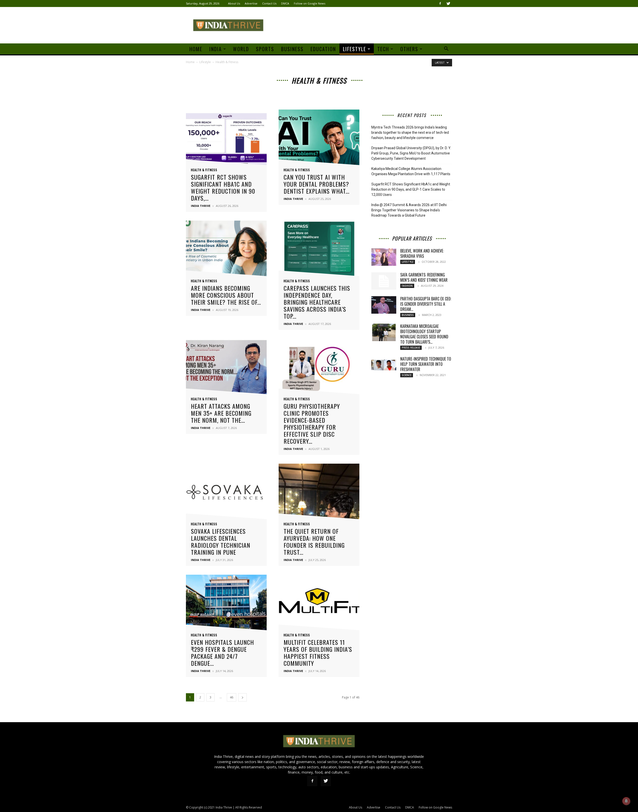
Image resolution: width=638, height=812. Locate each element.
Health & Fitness (204, 169)
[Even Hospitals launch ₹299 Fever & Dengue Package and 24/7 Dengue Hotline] (226, 604)
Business (292, 49)
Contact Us (269, 3)
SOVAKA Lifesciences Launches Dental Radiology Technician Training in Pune (220, 541)
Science (406, 375)
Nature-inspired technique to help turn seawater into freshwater (425, 364)
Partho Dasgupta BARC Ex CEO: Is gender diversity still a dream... (425, 304)
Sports (265, 49)
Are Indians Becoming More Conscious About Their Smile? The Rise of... (226, 294)
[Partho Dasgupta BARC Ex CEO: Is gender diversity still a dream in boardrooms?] (383, 305)
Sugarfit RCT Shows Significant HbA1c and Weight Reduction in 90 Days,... (223, 187)
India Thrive (200, 206)
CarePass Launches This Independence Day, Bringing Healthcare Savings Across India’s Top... (317, 301)
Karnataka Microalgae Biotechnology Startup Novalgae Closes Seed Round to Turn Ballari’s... (424, 334)
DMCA (285, 3)
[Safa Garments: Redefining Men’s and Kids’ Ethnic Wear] (383, 281)
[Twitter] (448, 3)
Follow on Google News (309, 3)
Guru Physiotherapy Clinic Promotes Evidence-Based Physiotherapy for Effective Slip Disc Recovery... (312, 423)
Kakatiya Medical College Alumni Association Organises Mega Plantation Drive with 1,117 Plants (410, 171)
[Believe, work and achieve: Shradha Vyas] (383, 257)
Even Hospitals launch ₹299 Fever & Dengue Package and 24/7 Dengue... (222, 653)
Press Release (411, 347)
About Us (234, 3)
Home (195, 49)
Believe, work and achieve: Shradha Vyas (422, 253)
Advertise (251, 3)
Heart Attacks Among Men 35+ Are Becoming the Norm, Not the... (221, 413)
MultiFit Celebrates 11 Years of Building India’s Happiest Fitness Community (318, 653)
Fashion (407, 285)
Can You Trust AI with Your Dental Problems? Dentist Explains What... (316, 183)
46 (231, 697)
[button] (446, 49)
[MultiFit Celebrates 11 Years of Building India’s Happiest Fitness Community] (319, 604)
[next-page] (242, 697)
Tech (383, 49)
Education (323, 49)
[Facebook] (440, 3)
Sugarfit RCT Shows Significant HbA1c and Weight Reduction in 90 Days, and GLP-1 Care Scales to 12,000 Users (410, 189)
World (241, 49)
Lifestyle (354, 49)
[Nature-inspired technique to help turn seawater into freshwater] (383, 365)
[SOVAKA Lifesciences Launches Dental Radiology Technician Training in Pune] (226, 493)
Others (409, 49)
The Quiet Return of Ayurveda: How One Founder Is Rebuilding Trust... (314, 541)
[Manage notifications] (626, 801)
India (215, 49)
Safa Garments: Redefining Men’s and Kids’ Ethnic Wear (424, 277)
